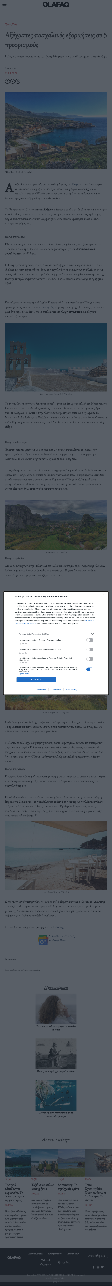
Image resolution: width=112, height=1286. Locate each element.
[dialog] (56, 643)
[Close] (103, 596)
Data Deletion (40, 689)
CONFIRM (36, 680)
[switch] (89, 640)
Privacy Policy (71, 689)
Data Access (56, 689)
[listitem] (56, 634)
